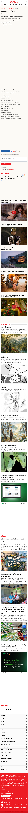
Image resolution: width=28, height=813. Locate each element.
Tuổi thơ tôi (4, 357)
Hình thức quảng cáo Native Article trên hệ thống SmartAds (13, 476)
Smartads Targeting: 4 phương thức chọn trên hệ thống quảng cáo (14, 646)
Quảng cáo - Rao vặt (6, 752)
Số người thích (11, 169)
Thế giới (3, 735)
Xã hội (16, 4)
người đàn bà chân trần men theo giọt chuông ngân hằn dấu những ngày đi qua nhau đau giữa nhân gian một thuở (13, 419)
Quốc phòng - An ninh (6, 744)
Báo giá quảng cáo (6, 795)
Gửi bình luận (6, 163)
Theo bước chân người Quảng (8, 741)
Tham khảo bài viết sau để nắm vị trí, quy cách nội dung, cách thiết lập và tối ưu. (12, 480)
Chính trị (12, 4)
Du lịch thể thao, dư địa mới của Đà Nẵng (12, 540)
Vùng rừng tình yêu (7, 327)
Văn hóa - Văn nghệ (11, 8)
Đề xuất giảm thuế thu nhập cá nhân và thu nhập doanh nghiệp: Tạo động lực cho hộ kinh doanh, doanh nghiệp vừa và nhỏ (13, 610)
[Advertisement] (14, 134)
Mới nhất (6, 4)
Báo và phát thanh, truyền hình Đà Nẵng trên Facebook (15, 804)
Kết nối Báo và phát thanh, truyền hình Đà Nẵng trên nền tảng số (14, 799)
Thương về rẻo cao (6, 154)
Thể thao (3, 732)
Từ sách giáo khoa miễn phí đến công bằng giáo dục (12, 575)
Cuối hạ (3, 387)
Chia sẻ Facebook (6, 151)
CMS (12, 811)
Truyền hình (4, 755)
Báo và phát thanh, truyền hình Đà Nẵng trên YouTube (15, 807)
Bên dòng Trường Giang (8, 445)
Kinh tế (20, 4)
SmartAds (5, 503)
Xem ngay (23, 503)
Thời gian (6, 169)
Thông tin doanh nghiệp (6, 749)
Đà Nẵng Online (7, 802)
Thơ (17, 8)
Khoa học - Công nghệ (6, 738)
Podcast (3, 767)
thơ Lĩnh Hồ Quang (15, 154)
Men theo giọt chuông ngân (9, 415)
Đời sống (3, 730)
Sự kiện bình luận (5, 764)
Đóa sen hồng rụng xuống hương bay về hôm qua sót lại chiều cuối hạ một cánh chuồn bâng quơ (13, 390)
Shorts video (4, 769)
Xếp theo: (2, 169)
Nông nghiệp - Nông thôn (7, 758)
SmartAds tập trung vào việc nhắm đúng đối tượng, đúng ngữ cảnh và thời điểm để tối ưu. (13, 649)
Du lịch (25, 4)
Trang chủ (3, 8)
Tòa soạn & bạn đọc (6, 747)
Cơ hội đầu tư (4, 761)
